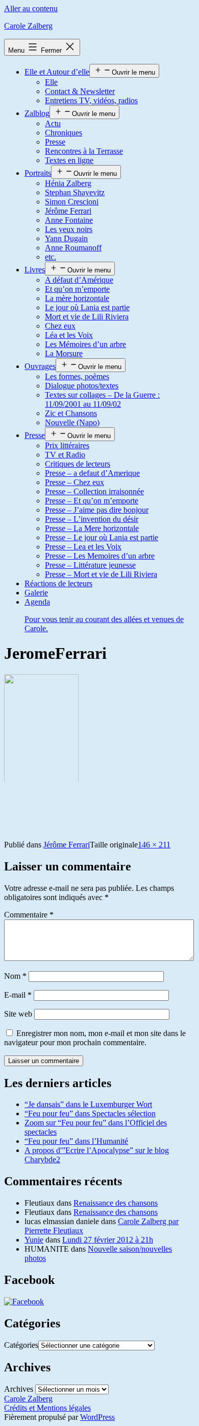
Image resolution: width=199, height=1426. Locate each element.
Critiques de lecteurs (77, 463)
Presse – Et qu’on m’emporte (91, 500)
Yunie (33, 1239)
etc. (50, 256)
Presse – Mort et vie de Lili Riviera (101, 574)
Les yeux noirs (68, 229)
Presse (55, 141)
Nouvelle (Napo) (72, 422)
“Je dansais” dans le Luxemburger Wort (88, 1104)
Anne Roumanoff (73, 247)
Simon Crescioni (71, 201)
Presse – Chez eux (74, 482)
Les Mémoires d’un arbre (85, 344)
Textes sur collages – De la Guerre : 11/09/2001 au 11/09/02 (102, 399)
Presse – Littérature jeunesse (90, 565)
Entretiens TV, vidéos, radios (91, 100)
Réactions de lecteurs (58, 583)
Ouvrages (40, 366)
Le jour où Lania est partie (87, 307)
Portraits (37, 173)
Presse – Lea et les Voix (83, 546)
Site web (18, 1013)
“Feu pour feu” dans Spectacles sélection (90, 1113)
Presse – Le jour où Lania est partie (101, 537)
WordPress (97, 1417)
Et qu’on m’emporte (77, 289)
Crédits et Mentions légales (47, 1408)
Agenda (104, 615)
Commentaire (29, 914)
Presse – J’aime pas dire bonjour (96, 509)
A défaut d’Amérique (79, 279)
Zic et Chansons (71, 413)
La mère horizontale (77, 298)
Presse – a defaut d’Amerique (92, 473)
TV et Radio (65, 454)
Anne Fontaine (69, 220)
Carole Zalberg (28, 25)
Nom (15, 976)
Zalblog (36, 113)
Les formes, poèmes (77, 376)
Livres (34, 269)
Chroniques (63, 132)
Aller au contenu (31, 8)
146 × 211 (154, 844)
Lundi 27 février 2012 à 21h (107, 1239)
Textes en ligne (69, 160)
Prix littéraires (67, 445)
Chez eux (60, 325)
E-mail (18, 995)
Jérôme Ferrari (68, 210)
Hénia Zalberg (68, 183)
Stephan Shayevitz (75, 192)
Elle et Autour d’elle (56, 71)
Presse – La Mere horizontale (92, 528)
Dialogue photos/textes (81, 385)
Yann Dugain (66, 238)
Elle (51, 82)
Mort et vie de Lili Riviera (87, 316)
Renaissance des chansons (115, 1203)
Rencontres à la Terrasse (84, 151)
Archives (18, 1389)
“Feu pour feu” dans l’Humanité (76, 1141)
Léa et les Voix (69, 335)
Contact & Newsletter (80, 91)
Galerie (36, 592)
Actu (53, 123)
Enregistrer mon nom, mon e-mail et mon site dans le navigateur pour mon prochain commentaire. (95, 1038)
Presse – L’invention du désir (91, 519)
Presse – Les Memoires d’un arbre (100, 555)
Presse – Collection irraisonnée (94, 491)
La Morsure (64, 353)
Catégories (21, 1345)
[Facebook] (24, 1301)
